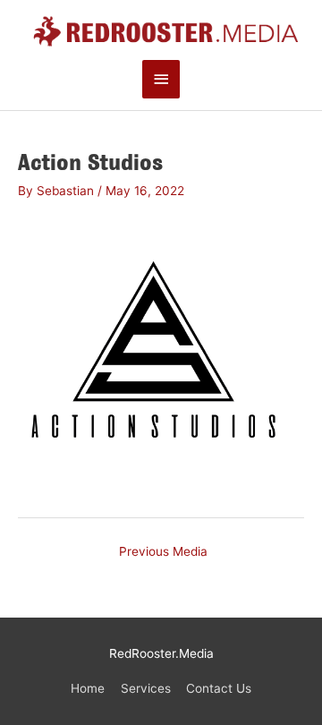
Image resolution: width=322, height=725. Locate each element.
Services (146, 688)
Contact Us (218, 688)
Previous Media (163, 551)
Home (88, 688)
